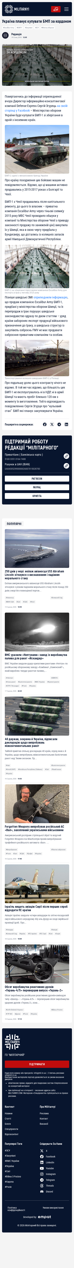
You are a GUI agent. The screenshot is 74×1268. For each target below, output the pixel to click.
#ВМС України (40, 682)
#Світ (18, 602)
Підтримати (37, 1064)
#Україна (32, 686)
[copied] (66, 456)
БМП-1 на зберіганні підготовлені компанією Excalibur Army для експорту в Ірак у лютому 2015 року (36, 291)
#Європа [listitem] (9, 1181)
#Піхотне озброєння (58, 850)
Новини (8, 1113)
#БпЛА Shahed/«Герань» (14, 1010)
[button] (65, 9)
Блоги (8, 1123)
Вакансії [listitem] (44, 1123)
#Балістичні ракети (25, 682)
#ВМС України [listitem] (12, 1161)
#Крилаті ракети (53, 682)
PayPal (37, 487)
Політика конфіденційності (16, 1208)
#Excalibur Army (8, 28)
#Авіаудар (9, 930)
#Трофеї (29, 854)
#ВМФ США (10, 602)
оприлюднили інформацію (50, 297)
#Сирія (57, 934)
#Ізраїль (22, 934)
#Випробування (11, 850)
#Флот (32, 602)
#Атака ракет (10, 682)
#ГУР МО (9, 1014)
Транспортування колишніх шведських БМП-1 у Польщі (32, 378)
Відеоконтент (11, 1134)
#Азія (8, 765)
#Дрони (17, 1014)
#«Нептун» (9, 678)
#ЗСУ (37, 28)
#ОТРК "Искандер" (12, 686)
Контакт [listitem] (44, 1118)
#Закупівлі (28, 28)
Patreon (37, 478)
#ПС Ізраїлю (32, 934)
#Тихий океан (56, 769)
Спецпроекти (11, 1129)
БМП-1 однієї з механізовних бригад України (26, 176)
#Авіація (54, 930)
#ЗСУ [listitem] (7, 1150)
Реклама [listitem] (44, 1113)
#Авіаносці (10, 598)
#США (25, 602)
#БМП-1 (19, 28)
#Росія (24, 686)
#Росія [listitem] (8, 1187)
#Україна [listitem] (9, 1166)
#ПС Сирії (42, 934)
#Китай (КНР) (10, 769)
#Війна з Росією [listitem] (13, 1176)
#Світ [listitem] (7, 1171)
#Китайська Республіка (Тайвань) (30, 769)
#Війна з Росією (56, 1010)
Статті (8, 1118)
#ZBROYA (54, 678)
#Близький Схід (56, 598)
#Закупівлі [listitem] (10, 1155)
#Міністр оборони (47, 28)
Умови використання (53, 1207)
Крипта (37, 496)
